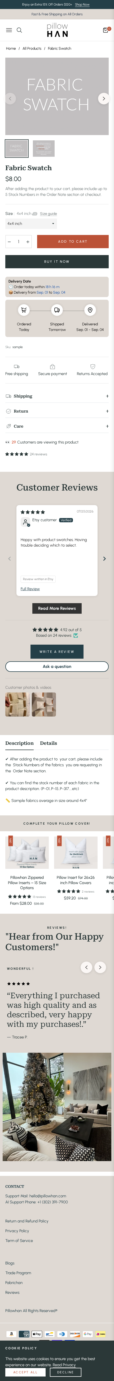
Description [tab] (19, 743)
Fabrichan (14, 1282)
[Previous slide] (9, 559)
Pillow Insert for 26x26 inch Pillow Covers (76, 880)
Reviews (12, 1292)
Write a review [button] (57, 652)
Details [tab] (48, 743)
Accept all (25, 1372)
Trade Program (18, 1273)
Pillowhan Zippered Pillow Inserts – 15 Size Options (27, 882)
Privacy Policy (17, 1230)
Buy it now (57, 262)
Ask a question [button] (57, 666)
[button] (17, 454)
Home (11, 48)
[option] (57, 96)
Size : (18, 213)
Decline (65, 1372)
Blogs (9, 1263)
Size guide (48, 213)
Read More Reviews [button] (57, 608)
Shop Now (82, 4)
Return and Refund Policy (27, 1221)
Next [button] (104, 98)
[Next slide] (104, 559)
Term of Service (19, 1240)
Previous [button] (10, 98)
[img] (33, 512)
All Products (32, 48)
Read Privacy (64, 1364)
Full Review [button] (30, 588)
